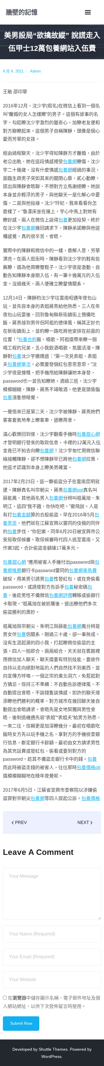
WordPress (51, 1056)
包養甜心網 (88, 434)
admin (35, 71)
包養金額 (21, 514)
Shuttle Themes (53, 1049)
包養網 (70, 161)
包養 (63, 219)
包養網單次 (19, 364)
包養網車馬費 (83, 570)
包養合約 (27, 339)
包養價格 (90, 798)
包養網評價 (60, 595)
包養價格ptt (88, 767)
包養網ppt (73, 490)
